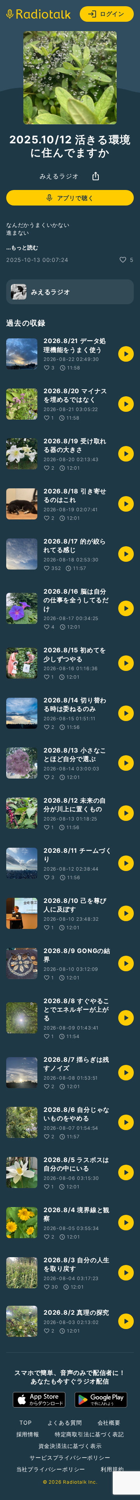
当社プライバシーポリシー (51, 1469)
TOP (25, 1422)
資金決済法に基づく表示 (70, 1446)
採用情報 (27, 1434)
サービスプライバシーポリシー (70, 1457)
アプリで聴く (75, 198)
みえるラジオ (59, 176)
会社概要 (109, 1422)
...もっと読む (22, 247)
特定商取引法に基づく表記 (89, 1434)
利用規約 (112, 1469)
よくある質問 (64, 1422)
